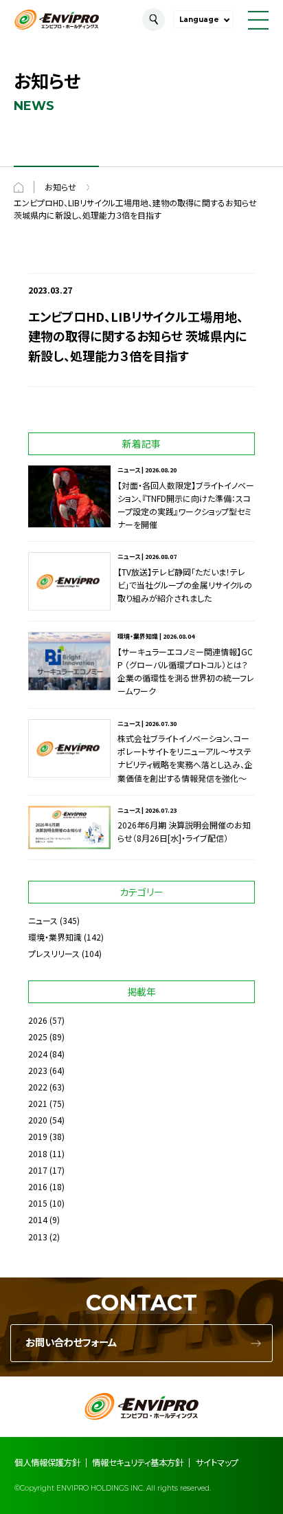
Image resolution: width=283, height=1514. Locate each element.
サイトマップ (217, 1462)
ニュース (43, 920)
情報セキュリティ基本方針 (137, 1462)
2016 (37, 1186)
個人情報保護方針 (47, 1462)
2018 (37, 1153)
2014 (37, 1219)
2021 (37, 1103)
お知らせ (60, 187)
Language (199, 19)
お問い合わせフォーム (71, 1343)
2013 (37, 1236)
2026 (37, 1020)
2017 (37, 1170)
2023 (37, 1070)
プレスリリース (54, 953)
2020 (37, 1120)
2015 (37, 1203)
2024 (37, 1054)
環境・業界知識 (55, 937)
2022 (37, 1087)
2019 (37, 1136)
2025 (37, 1036)
